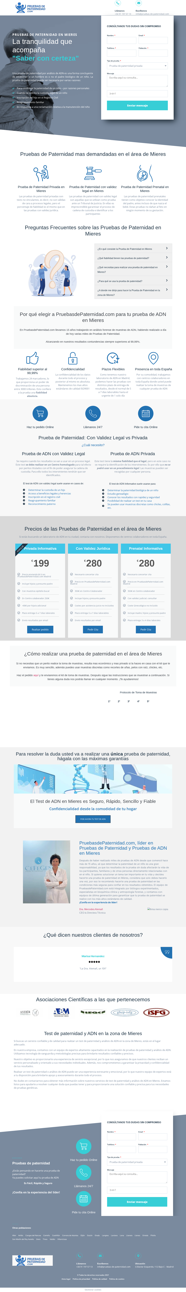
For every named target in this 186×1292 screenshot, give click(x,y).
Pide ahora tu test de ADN (93, 819)
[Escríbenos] (139, 3)
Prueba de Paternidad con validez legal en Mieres (93, 189)
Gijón (83, 1235)
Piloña (153, 1235)
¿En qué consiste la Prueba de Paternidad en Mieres (125, 249)
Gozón (89, 1235)
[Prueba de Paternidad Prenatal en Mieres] (145, 173)
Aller (14, 1235)
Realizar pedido (40, 629)
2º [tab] (119, 701)
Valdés (52, 1239)
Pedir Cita (93, 629)
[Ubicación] (138, 1256)
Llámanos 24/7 (92, 427)
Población (143, 48)
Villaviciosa (62, 1239)
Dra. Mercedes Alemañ (91, 909)
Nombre (110, 36)
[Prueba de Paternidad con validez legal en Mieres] (93, 173)
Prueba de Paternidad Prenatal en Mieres (145, 189)
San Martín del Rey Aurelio (23, 1239)
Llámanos (120, 11)
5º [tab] (148, 701)
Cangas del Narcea (33, 1235)
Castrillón (56, 1235)
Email (141, 36)
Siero (38, 1239)
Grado (97, 1235)
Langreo (105, 1235)
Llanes (137, 1235)
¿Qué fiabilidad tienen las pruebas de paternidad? (123, 258)
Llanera (129, 1235)
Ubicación (140, 1263)
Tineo (45, 1239)
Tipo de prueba (113, 61)
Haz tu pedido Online (40, 427)
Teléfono (111, 48)
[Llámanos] (118, 3)
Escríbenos (141, 11)
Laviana (114, 1235)
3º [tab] (129, 701)
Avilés (20, 1235)
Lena (122, 1235)
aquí (36, 675)
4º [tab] (138, 701)
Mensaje (110, 74)
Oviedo (145, 1235)
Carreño (46, 1235)
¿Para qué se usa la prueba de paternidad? (120, 281)
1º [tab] (109, 701)
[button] (133, 248)
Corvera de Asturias (70, 1235)
